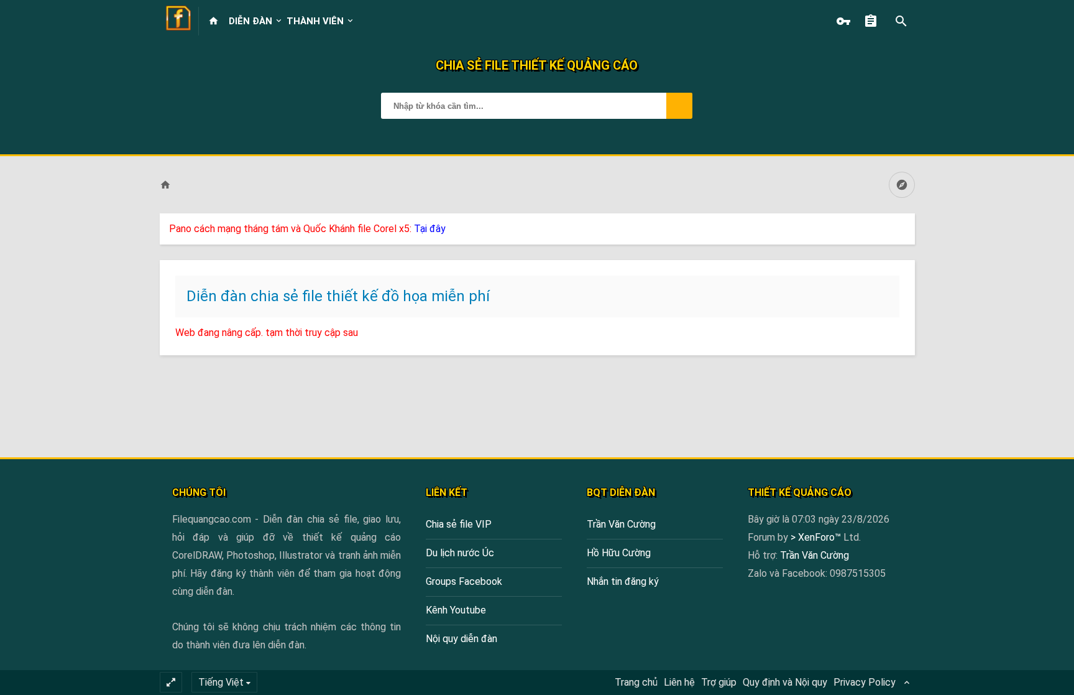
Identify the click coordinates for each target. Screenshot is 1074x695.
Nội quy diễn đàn (461, 639)
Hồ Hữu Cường (619, 553)
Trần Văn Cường (621, 524)
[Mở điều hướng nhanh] (902, 185)
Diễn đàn (250, 21)
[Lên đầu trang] (1032, 678)
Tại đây (430, 229)
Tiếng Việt (221, 682)
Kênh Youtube (456, 610)
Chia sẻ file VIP (459, 524)
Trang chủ (636, 682)
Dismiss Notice (907, 226)
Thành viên (315, 21)
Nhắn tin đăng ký (623, 581)
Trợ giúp (719, 682)
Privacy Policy (864, 682)
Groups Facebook (464, 581)
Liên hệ (679, 682)
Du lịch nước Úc (460, 553)
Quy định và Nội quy (785, 682)
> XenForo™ (817, 537)
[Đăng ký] (874, 21)
